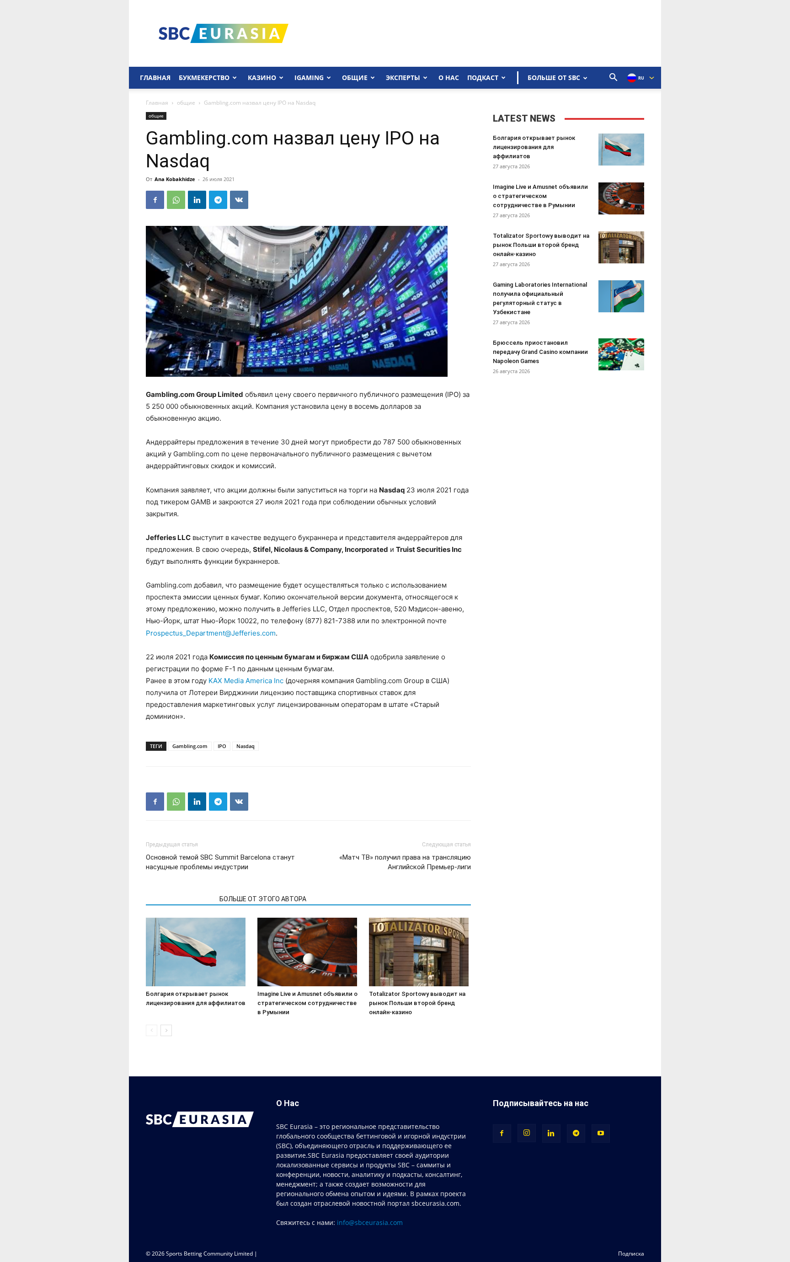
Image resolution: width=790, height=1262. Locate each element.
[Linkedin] (197, 200)
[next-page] (166, 1030)
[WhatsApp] (176, 200)
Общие (355, 77)
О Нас (448, 77)
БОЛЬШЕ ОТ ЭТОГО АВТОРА (262, 899)
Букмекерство (204, 77)
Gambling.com (190, 746)
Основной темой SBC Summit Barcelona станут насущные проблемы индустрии (220, 862)
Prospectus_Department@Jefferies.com (211, 633)
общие (186, 103)
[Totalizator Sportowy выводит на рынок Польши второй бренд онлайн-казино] (420, 952)
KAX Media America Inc (245, 680)
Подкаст (482, 77)
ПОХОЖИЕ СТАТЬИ (179, 899)
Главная (155, 77)
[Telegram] (218, 200)
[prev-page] (151, 1030)
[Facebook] (155, 200)
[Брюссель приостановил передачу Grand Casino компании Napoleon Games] (621, 354)
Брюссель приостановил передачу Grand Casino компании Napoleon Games (540, 351)
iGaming (309, 77)
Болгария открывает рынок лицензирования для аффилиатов (534, 147)
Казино (262, 77)
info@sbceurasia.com (370, 1222)
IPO (222, 746)
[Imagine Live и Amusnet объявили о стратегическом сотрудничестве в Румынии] (308, 952)
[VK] (239, 200)
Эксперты (403, 77)
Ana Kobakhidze (175, 179)
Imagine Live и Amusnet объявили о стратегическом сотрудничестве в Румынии (307, 1003)
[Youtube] (601, 1133)
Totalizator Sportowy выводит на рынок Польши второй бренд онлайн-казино (417, 1003)
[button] (614, 78)
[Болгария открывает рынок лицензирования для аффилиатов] (197, 952)
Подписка (631, 1253)
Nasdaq (245, 746)
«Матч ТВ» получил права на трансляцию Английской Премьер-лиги (404, 862)
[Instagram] (527, 1133)
